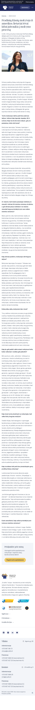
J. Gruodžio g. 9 (28, 667)
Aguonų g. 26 (29, 641)
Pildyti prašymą (30, 2)
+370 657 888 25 (7, 674)
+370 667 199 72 (7, 648)
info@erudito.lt (6, 677)
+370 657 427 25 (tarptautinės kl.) (13, 686)
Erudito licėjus (7, 622)
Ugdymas (5, 614)
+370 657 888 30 (7, 658)
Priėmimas (5, 618)
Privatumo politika (6, 693)
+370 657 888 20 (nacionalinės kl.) (13, 684)
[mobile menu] (32, 7)
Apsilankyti (25, 7)
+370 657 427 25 (7, 660)
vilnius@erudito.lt (7, 651)
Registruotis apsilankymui (15, 560)
